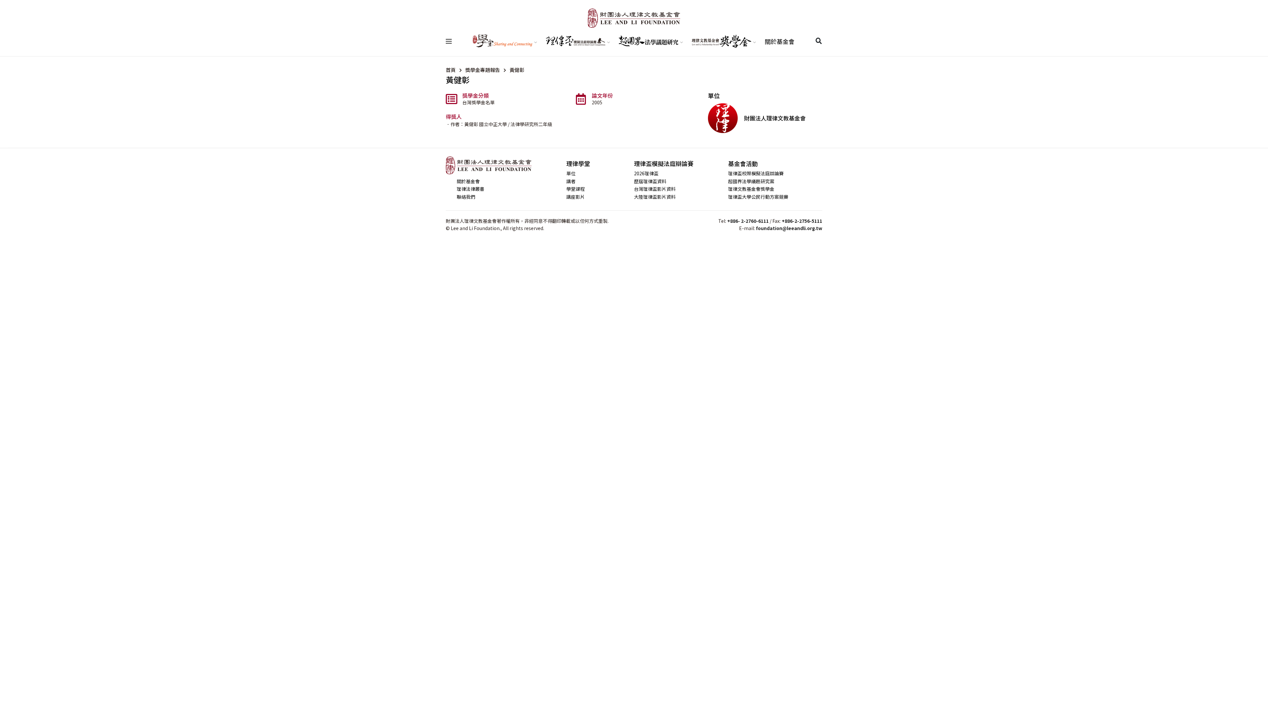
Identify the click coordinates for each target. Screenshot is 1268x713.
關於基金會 (779, 41)
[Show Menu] (449, 41)
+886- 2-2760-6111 (748, 221)
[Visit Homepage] (634, 18)
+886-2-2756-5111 (802, 221)
